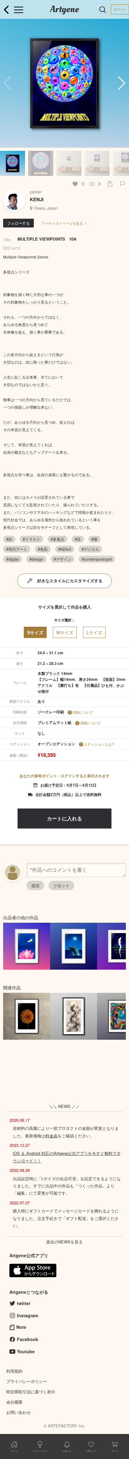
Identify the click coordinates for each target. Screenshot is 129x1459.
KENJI (37, 199)
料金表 (51, 1136)
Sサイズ (35, 632)
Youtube (26, 1351)
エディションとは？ (99, 744)
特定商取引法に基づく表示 (30, 1392)
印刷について (83, 712)
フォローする (18, 223)
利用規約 (14, 1371)
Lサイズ (94, 632)
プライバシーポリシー (26, 1381)
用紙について (90, 722)
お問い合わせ (18, 1412)
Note (21, 1327)
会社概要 (14, 1402)
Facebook (27, 1339)
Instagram (27, 1315)
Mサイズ (64, 632)
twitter (23, 1303)
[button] (121, 83)
